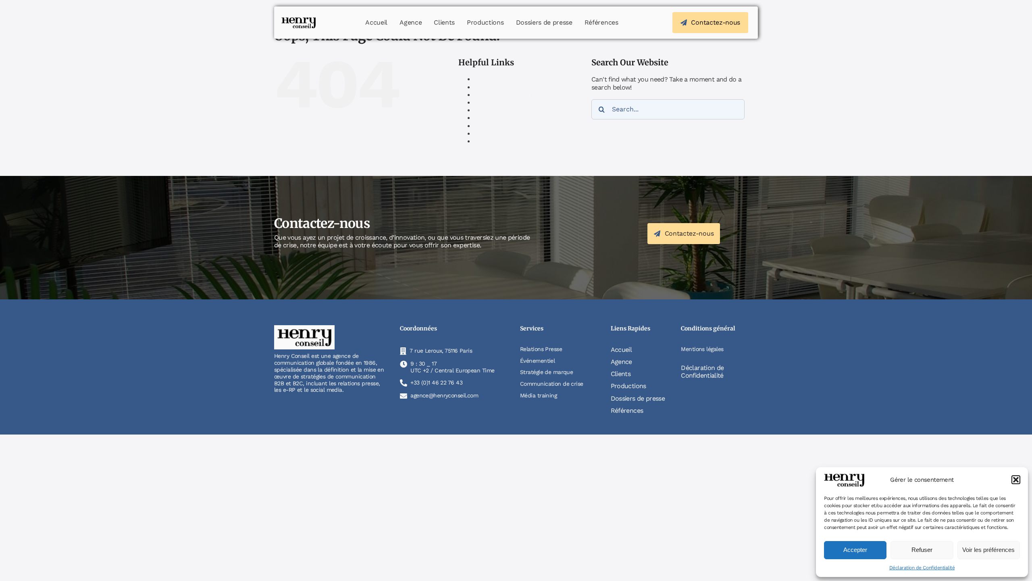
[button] (1016, 480)
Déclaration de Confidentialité (922, 568)
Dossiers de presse (501, 103)
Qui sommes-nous (501, 141)
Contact (486, 87)
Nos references (496, 134)
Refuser (921, 549)
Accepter (855, 549)
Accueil (485, 79)
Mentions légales (498, 118)
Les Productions (498, 110)
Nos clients (490, 126)
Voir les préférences (988, 549)
